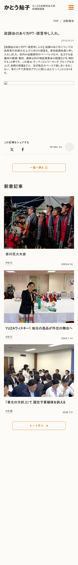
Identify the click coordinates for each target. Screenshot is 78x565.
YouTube (9, 547)
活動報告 (68, 21)
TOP (56, 21)
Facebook (10, 543)
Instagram (11, 534)
